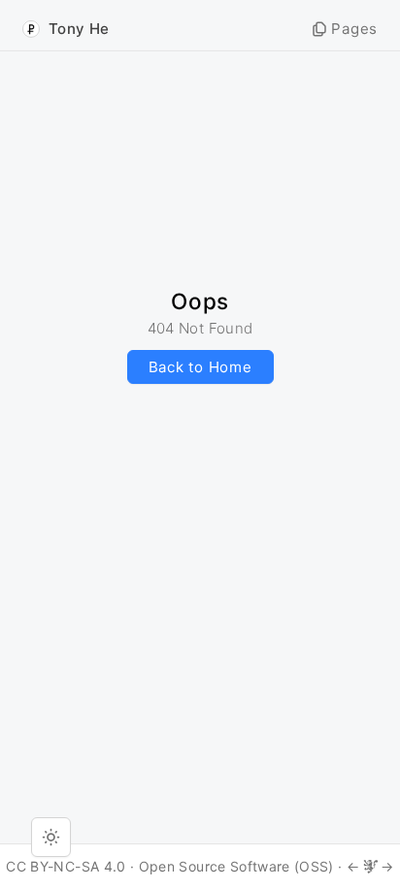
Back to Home (200, 367)
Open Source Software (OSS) (236, 866)
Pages (354, 28)
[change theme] (51, 837)
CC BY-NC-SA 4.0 (65, 866)
